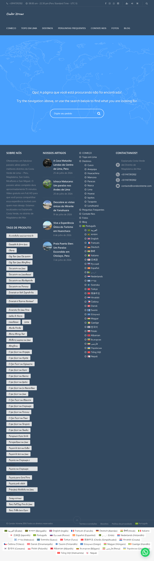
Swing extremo (15, 498)
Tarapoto (92, 201)
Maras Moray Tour (17, 333)
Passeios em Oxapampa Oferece (18, 469)
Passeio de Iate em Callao (19, 448)
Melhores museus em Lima (20, 339)
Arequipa (92, 169)
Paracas (91, 181)
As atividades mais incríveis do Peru (21, 236)
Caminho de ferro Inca (18, 244)
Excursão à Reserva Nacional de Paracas (21, 301)
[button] (145, 552)
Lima (90, 189)
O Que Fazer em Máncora (20, 399)
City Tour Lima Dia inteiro (19, 256)
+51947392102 (16, 3)
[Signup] (127, 3)
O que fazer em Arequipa (19, 351)
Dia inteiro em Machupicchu (21, 280)
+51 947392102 (128, 174)
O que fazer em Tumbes (18, 430)
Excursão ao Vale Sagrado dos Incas (21, 293)
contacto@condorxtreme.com (136, 185)
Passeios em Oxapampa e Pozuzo (19, 460)
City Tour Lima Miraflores (19, 262)
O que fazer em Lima (17, 393)
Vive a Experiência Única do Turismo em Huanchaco (63, 227)
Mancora (92, 177)
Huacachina (93, 173)
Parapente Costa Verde (18, 436)
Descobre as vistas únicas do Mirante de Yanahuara (64, 206)
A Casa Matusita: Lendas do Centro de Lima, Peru (63, 164)
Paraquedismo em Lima (18, 442)
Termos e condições (88, 524)
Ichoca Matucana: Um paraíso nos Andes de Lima (63, 185)
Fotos (115, 28)
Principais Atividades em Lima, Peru (21, 490)
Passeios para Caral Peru (19, 477)
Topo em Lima (29, 28)
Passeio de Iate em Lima (18, 454)
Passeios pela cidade (17, 483)
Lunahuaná (93, 205)
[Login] (132, 3)
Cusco (91, 165)
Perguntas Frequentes (72, 28)
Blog (127, 28)
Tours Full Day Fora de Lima (20, 504)
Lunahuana (13, 321)
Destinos (47, 28)
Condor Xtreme (15, 14)
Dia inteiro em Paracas (18, 286)
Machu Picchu (15, 327)
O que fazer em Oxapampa (20, 405)
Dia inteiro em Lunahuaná (20, 274)
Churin (11, 250)
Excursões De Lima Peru (19, 309)
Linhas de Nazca (15, 315)
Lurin (26, 321)
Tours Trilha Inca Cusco (18, 510)
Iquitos (91, 197)
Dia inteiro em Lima (17, 268)
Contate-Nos (98, 28)
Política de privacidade (122, 524)
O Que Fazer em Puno (18, 418)
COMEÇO (11, 28)
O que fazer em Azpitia (18, 357)
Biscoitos (104, 524)
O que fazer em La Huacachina (22, 387)
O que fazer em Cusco (18, 369)
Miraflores (13, 345)
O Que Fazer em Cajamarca (20, 363)
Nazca (91, 185)
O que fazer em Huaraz (18, 375)
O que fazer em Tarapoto (19, 424)
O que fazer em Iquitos (18, 381)
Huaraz (91, 193)
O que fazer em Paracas (19, 412)
